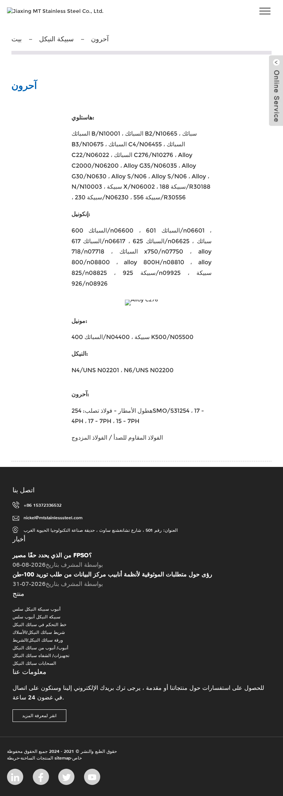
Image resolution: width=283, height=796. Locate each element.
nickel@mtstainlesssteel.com (53, 518)
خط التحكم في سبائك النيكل (39, 625)
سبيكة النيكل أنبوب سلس (36, 617)
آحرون (100, 39)
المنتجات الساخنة (37, 758)
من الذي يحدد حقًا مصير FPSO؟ (52, 555)
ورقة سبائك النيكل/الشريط (38, 640)
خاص (77, 758)
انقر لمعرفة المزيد (39, 716)
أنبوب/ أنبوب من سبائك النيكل (40, 648)
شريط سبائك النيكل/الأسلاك (39, 632)
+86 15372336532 (43, 505)
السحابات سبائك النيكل (34, 663)
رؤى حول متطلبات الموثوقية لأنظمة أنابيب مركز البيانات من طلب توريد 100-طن (112, 574)
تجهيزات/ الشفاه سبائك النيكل (41, 656)
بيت (16, 39)
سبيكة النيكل (56, 39)
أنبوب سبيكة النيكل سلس (36, 609)
